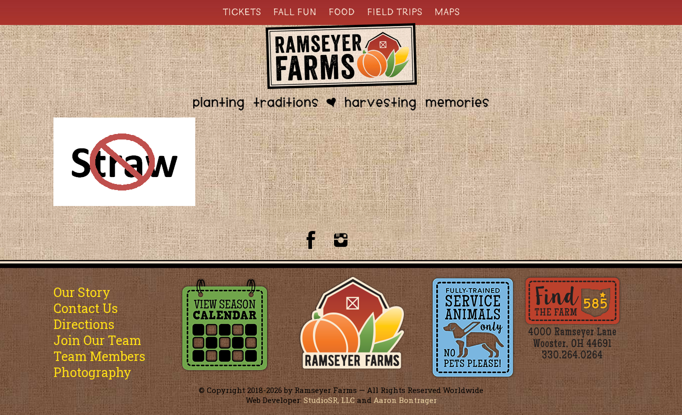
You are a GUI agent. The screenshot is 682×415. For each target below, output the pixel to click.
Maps (447, 11)
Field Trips (394, 11)
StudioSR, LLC (329, 400)
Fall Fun (295, 11)
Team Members (99, 356)
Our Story (81, 292)
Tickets (242, 11)
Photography (92, 372)
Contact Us (85, 308)
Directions (83, 324)
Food (342, 11)
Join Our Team (97, 340)
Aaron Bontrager (405, 400)
